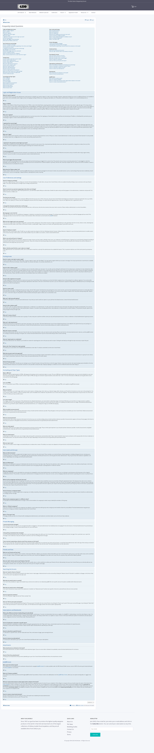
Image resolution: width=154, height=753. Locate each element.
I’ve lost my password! (7, 38)
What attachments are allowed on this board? (58, 72)
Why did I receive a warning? (9, 68)
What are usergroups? (53, 33)
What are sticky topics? (7, 85)
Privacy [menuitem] (69, 732)
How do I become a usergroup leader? (57, 35)
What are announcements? (8, 84)
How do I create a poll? (8, 62)
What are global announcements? (10, 82)
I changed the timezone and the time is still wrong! (13, 48)
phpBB (51, 215)
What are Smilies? (6, 80)
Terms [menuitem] (69, 734)
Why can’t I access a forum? (8, 66)
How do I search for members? (55, 59)
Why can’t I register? (7, 33)
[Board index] (23, 6)
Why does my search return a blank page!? (58, 58)
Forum (62, 12)
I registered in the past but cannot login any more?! (13, 36)
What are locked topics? (8, 86)
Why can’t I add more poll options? (10, 63)
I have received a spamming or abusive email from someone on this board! (64, 46)
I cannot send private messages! (55, 43)
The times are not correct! (8, 47)
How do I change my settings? (9, 44)
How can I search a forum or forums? (57, 55)
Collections (54, 12)
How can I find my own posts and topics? (57, 60)
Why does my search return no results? (57, 56)
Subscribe (95, 734)
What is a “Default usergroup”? (55, 38)
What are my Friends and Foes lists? (56, 50)
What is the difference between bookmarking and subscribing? (62, 64)
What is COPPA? (6, 31)
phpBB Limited (40, 666)
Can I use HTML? (6, 79)
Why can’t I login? (6, 35)
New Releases (32, 12)
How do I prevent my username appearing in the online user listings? (17, 46)
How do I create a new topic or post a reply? (12, 58)
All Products (21, 12)
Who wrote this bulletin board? (55, 78)
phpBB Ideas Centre (62, 674)
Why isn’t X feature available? (55, 79)
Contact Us (70, 729)
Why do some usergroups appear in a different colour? (60, 36)
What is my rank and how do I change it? (11, 53)
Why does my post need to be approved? (11, 72)
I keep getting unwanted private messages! (58, 44)
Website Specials (43, 12)
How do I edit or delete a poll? (9, 65)
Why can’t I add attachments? (9, 67)
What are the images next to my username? (12, 51)
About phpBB (8, 667)
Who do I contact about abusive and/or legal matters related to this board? (64, 80)
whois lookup (6, 684)
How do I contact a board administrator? (57, 82)
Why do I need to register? (8, 30)
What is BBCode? (6, 77)
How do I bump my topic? (8, 73)
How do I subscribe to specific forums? (57, 67)
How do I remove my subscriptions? (56, 68)
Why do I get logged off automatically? (11, 39)
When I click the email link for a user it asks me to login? (14, 54)
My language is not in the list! (9, 49)
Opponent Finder (73, 12)
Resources (83, 12)
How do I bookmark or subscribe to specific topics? (59, 66)
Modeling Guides (72, 727)
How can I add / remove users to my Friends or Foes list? (61, 51)
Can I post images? (7, 81)
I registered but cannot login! (9, 34)
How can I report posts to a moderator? (11, 69)
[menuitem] (4, 20)
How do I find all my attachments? (56, 74)
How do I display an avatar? (9, 52)
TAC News (70, 724)
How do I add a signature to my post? (11, 61)
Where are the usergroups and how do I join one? (59, 34)
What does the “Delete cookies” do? (10, 40)
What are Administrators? (54, 30)
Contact (93, 12)
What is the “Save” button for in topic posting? (12, 71)
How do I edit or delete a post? (9, 60)
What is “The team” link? (54, 39)
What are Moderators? (53, 31)
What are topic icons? (7, 87)
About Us (70, 721)
